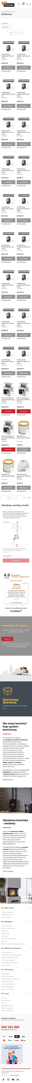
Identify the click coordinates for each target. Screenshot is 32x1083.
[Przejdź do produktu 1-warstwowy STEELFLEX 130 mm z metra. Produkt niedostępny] (24, 160)
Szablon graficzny (10, 1075)
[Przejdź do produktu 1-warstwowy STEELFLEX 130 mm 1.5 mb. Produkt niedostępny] (8, 160)
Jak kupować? (5, 974)
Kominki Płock (5, 1000)
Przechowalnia (6, 917)
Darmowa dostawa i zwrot (9, 957)
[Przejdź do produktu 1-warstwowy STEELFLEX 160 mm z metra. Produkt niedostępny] (24, 237)
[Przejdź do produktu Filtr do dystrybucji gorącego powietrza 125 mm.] (8, 389)
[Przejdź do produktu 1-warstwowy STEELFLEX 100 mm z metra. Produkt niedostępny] (24, 46)
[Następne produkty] (25, 498)
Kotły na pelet (5, 933)
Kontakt (3, 998)
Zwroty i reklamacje (7, 989)
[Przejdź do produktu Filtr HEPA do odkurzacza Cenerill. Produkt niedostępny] (24, 428)
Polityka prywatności (7, 984)
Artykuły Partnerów (7, 1010)
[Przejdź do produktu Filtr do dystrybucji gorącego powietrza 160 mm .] (8, 428)
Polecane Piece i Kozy (8, 928)
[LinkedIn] (18, 1080)
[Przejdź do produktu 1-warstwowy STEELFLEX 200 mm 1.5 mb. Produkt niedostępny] (8, 313)
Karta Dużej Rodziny (7, 986)
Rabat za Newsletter (21, 646)
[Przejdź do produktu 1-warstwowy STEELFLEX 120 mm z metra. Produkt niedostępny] (24, 122)
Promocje (4, 931)
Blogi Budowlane (6, 1005)
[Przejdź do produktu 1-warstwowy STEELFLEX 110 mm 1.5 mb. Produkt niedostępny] (8, 84)
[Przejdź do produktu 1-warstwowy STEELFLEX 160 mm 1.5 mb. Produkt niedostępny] (8, 237)
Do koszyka (8, 411)
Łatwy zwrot (5, 965)
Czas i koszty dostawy (8, 960)
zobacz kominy (8, 779)
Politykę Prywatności (21, 644)
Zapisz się (7, 639)
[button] (10, 580)
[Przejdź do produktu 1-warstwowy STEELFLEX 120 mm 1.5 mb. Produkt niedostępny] (8, 122)
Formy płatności (6, 952)
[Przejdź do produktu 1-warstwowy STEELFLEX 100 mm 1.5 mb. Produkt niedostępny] (8, 46)
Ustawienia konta (6, 915)
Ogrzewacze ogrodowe (8, 939)
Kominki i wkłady (6, 926)
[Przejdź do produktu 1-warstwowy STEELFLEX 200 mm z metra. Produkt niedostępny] (24, 313)
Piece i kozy (5, 936)
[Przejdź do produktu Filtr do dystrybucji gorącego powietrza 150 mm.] (24, 389)
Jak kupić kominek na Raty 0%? (11, 955)
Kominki (4, 941)
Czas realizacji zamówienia (9, 963)
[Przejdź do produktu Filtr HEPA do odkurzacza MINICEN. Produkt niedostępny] (8, 466)
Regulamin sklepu (7, 981)
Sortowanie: (4, 23)
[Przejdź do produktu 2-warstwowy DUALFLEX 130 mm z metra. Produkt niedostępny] (8, 351)
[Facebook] (3, 1080)
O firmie (3, 1003)
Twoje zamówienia (7, 912)
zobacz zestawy (8, 871)
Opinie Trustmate (6, 1008)
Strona (11, 32)
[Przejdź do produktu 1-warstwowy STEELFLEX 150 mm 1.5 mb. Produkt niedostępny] (8, 198)
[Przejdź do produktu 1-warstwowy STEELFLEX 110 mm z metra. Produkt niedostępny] (24, 84)
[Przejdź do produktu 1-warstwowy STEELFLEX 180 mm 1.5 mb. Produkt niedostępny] (8, 275)
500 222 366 (10, 1027)
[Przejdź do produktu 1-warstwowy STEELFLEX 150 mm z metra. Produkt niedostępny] (24, 198)
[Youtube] (13, 1080)
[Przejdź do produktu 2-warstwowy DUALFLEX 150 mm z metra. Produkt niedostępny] (24, 351)
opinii (20, 577)
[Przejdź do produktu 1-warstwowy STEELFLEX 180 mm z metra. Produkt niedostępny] (24, 275)
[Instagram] (8, 1080)
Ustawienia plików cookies (9, 979)
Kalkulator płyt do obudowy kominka (13, 944)
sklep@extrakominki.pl (9, 1029)
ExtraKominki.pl (8, 11)
